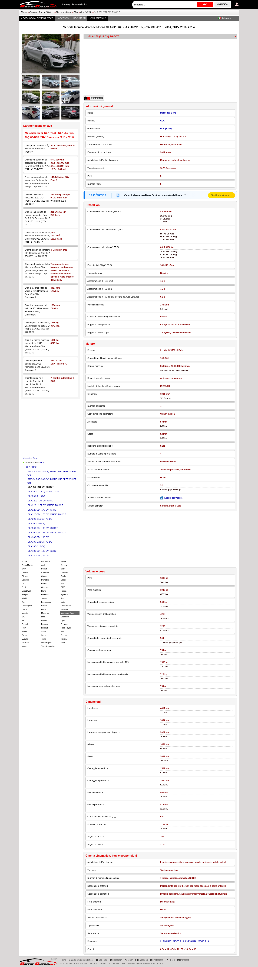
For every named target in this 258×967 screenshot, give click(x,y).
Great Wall (26, 591)
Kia (23, 602)
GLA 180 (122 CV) (36, 546)
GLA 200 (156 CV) (36, 523)
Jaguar (44, 598)
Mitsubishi (65, 617)
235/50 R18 (190, 941)
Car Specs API (98, 18)
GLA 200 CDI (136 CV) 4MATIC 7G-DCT (47, 532)
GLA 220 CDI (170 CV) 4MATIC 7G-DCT (47, 514)
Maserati (64, 609)
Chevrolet (45, 572)
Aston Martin (27, 565)
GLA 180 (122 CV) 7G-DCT (41, 542)
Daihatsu (45, 580)
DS (23, 583)
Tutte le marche (48, 646)
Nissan (44, 620)
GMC (63, 587)
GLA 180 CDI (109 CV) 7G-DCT (43, 551)
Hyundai (64, 595)
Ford (24, 587)
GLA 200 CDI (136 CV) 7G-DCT (43, 528)
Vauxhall (25, 643)
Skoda (24, 635)
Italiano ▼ (226, 18)
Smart (43, 635)
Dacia (63, 576)
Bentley (64, 565)
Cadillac (25, 572)
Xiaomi (24, 646)
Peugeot (44, 624)
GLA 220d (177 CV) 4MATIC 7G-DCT (45, 505)
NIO (23, 620)
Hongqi (25, 595)
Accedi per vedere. (173, 498)
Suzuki (25, 639)
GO (205, 4)
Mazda (25, 613)
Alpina (63, 561)
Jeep (63, 598)
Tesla (43, 639)
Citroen (25, 576)
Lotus (43, 609)
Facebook (143, 960)
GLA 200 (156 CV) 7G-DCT (41, 519)
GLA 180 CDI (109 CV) (38, 555)
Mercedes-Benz (63, 12)
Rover (24, 631)
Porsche (64, 624)
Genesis (44, 587)
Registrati (79, 18)
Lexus (24, 609)
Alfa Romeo (46, 561)
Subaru (64, 635)
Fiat (62, 583)
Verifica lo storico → (221, 195)
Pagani (25, 624)
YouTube (103, 960)
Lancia (44, 606)
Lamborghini (27, 606)
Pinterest (184, 960)
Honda (63, 591)
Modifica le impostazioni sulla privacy (145, 963)
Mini (43, 617)
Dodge (63, 580)
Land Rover (66, 606)
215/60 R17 (165, 941)
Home (24, 12)
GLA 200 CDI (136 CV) (38, 537)
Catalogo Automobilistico (41, 12)
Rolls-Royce (66, 628)
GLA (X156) (85, 12)
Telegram (117, 960)
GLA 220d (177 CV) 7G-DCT (41, 500)
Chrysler (64, 572)
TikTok (171, 960)
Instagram (158, 960)
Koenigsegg (46, 602)
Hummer (45, 595)
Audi (43, 565)
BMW (24, 569)
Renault (44, 628)
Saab (43, 631)
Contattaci (114, 963)
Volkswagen (46, 643)
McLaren (45, 613)
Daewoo (25, 580)
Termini (103, 963)
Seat (63, 631)
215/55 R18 (178, 941)
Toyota (64, 639)
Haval (43, 591)
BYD (63, 569)
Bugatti (44, 569)
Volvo (63, 643)
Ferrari (44, 583)
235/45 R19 (203, 941)
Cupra (44, 576)
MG (23, 617)
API (123, 963)
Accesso (63, 18)
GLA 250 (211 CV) (36, 496)
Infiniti (24, 598)
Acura (24, 561)
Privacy (93, 963)
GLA (76, 12)
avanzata (222, 4)
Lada (63, 602)
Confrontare (97, 98)
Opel (63, 620)
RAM (24, 628)
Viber (130, 960)
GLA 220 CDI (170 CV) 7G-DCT (43, 510)
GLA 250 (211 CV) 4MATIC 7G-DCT (44, 491)
